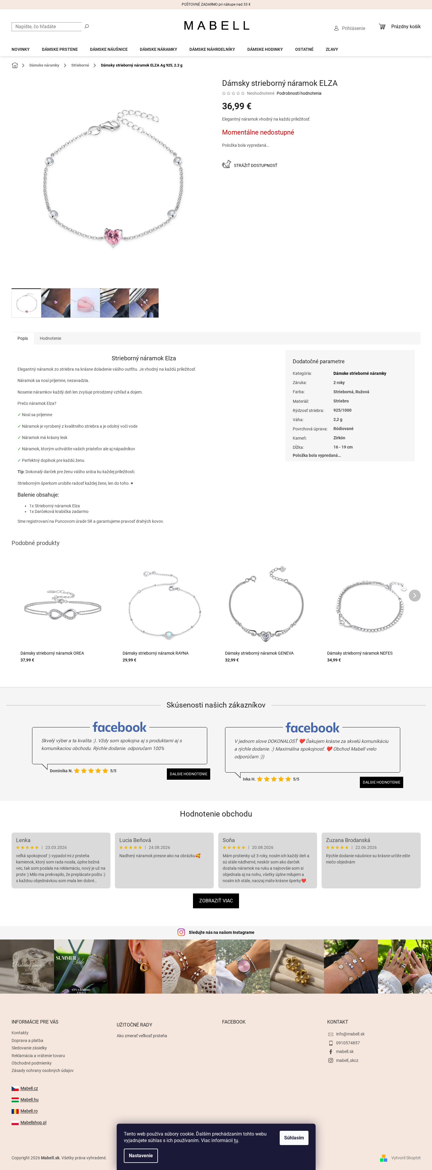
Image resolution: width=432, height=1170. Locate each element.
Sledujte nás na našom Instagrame (221, 932)
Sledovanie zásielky (29, 1048)
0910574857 (348, 1042)
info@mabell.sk (350, 1034)
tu (236, 1140)
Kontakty (20, 1032)
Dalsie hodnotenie (188, 774)
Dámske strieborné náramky (359, 373)
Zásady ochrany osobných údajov (43, 1070)
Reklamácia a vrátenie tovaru (38, 1055)
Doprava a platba (27, 1040)
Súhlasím (294, 1138)
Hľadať (87, 26)
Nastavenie (141, 1155)
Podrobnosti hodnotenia (299, 93)
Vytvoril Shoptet (406, 1157)
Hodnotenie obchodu (216, 813)
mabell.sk (345, 1051)
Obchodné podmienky (32, 1063)
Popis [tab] (23, 338)
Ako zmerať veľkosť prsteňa (142, 1035)
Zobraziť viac (216, 901)
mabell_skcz (347, 1060)
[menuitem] (21, 47)
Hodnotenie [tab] (50, 338)
